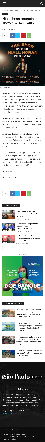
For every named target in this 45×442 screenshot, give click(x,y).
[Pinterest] (23, 35)
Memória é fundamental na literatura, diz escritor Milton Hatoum (27, 214)
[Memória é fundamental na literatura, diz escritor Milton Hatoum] (8, 214)
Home (4, 10)
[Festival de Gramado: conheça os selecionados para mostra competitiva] (8, 239)
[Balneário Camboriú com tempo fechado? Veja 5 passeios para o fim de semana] (8, 354)
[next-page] (7, 247)
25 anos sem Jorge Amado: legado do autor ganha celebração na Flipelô (27, 226)
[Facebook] (12, 35)
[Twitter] (17, 35)
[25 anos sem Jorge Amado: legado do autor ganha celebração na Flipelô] (8, 227)
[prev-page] (3, 247)
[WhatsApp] (29, 35)
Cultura (10, 10)
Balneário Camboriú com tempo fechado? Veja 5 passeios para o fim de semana (29, 353)
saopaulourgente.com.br (11, 413)
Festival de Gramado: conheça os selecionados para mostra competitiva (28, 238)
